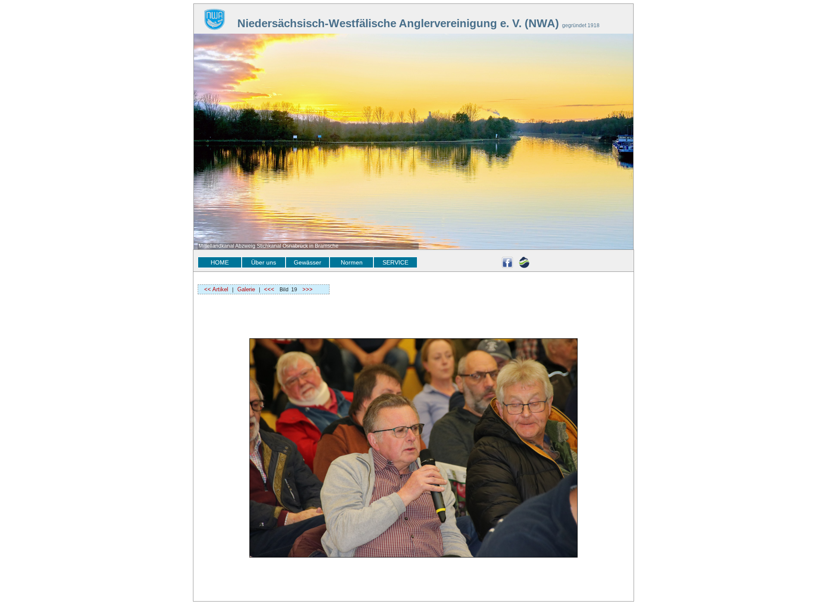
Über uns (263, 262)
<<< (269, 289)
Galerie (246, 289)
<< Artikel (213, 289)
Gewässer (307, 262)
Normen (352, 262)
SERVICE (395, 262)
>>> (307, 289)
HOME (220, 262)
